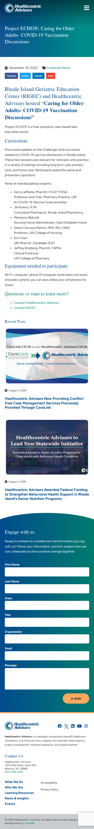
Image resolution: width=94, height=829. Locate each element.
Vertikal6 (29, 823)
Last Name (12, 581)
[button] (11, 76)
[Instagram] (86, 726)
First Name (12, 564)
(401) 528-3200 (14, 771)
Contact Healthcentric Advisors (36, 303)
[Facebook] (59, 726)
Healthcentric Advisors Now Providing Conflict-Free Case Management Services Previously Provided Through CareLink (45, 402)
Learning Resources (19, 793)
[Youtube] (79, 726)
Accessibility (49, 782)
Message (11, 665)
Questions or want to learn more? (36, 293)
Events (10, 804)
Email (9, 648)
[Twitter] (66, 726)
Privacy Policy (49, 789)
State (9, 598)
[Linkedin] (73, 726)
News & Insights (17, 798)
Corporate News (58, 68)
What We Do (14, 782)
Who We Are (14, 787)
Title (8, 615)
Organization (14, 631)
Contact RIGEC (25, 308)
